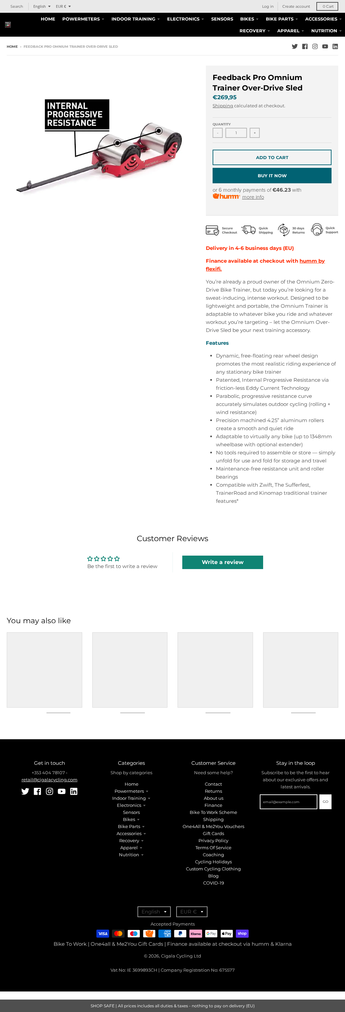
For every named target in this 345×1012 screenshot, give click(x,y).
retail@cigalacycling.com (49, 779)
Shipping (223, 105)
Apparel (129, 847)
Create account (296, 6)
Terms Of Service (213, 847)
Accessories (129, 833)
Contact (213, 784)
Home (12, 46)
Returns (213, 791)
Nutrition (129, 854)
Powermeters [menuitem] (81, 19)
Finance (213, 805)
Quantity (222, 124)
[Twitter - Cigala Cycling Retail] (295, 46)
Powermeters (129, 791)
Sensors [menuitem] (222, 19)
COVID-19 (213, 883)
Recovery (129, 840)
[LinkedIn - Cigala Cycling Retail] (335, 46)
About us (213, 798)
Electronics (129, 805)
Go (325, 801)
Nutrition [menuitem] (324, 30)
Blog (213, 875)
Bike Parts (129, 826)
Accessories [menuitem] (321, 19)
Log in (268, 6)
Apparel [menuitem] (288, 30)
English (39, 6)
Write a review (223, 562)
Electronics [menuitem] (183, 19)
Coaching (213, 854)
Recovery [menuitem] (252, 30)
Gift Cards (213, 833)
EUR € (61, 6)
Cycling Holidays (213, 861)
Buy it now (272, 175)
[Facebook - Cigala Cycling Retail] (305, 46)
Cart (328, 6)
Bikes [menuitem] (247, 19)
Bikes (129, 819)
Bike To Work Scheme (213, 812)
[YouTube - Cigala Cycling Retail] (325, 46)
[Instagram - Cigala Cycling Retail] (315, 46)
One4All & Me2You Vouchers (213, 826)
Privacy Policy (213, 840)
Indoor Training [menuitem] (133, 19)
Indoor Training (129, 798)
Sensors (131, 812)
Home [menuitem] (48, 19)
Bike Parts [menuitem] (279, 19)
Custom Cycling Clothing (213, 868)
